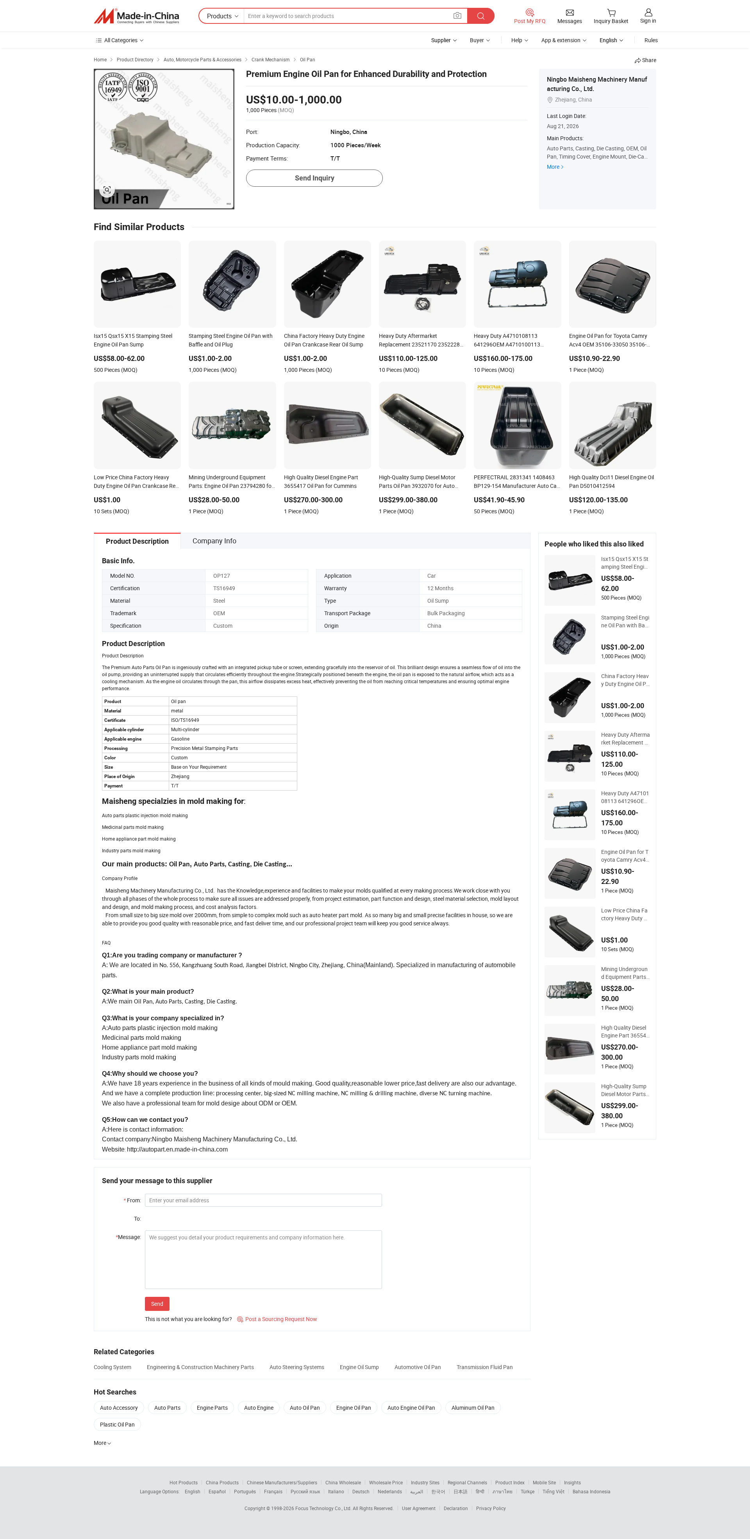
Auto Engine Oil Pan (411, 1407)
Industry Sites (425, 1482)
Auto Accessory (119, 1407)
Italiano (336, 1491)
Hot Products (184, 1482)
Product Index (510, 1482)
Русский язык (305, 1491)
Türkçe (527, 1491)
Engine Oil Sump (359, 1367)
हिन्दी (480, 1491)
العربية (416, 1491)
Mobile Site (544, 1482)
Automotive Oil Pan (418, 1367)
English (192, 1491)
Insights (572, 1482)
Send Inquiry (314, 178)
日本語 (461, 1491)
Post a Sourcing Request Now (277, 1319)
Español (217, 1491)
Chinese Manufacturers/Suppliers (282, 1482)
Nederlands (390, 1491)
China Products (222, 1482)
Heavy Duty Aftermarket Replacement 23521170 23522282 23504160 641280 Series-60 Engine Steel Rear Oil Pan (625, 738)
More (553, 166)
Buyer (477, 40)
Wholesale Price (386, 1482)
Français (273, 1491)
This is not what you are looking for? (188, 1319)
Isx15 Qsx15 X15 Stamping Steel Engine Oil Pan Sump (625, 563)
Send (157, 1303)
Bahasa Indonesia (592, 1491)
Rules (651, 40)
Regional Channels (467, 1482)
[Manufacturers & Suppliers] (136, 16)
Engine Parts (212, 1407)
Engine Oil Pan (353, 1407)
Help (516, 40)
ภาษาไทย (502, 1491)
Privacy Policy (491, 1508)
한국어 (438, 1491)
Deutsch (361, 1491)
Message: (128, 1237)
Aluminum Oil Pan (473, 1407)
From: (132, 1200)
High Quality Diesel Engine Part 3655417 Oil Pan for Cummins (625, 1031)
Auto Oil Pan (305, 1407)
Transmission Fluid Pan (485, 1367)
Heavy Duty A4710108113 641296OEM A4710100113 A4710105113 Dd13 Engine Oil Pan (625, 797)
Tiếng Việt (553, 1491)
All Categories (121, 40)
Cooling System (112, 1367)
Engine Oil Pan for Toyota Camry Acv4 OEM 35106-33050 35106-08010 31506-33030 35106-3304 (625, 856)
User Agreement (419, 1508)
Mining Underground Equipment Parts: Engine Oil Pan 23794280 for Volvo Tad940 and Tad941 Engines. (625, 973)
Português (245, 1491)
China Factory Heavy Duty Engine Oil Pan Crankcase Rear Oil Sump (625, 680)
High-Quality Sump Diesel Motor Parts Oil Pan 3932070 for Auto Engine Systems (625, 1090)
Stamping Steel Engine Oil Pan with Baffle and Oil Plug (625, 621)
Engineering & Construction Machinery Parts (200, 1367)
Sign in (648, 20)
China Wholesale (343, 1482)
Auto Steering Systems (297, 1367)
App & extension (560, 40)
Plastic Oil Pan (117, 1424)
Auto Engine (258, 1407)
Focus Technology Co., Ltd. (324, 1508)
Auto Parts (167, 1407)
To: (137, 1218)
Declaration (456, 1508)
